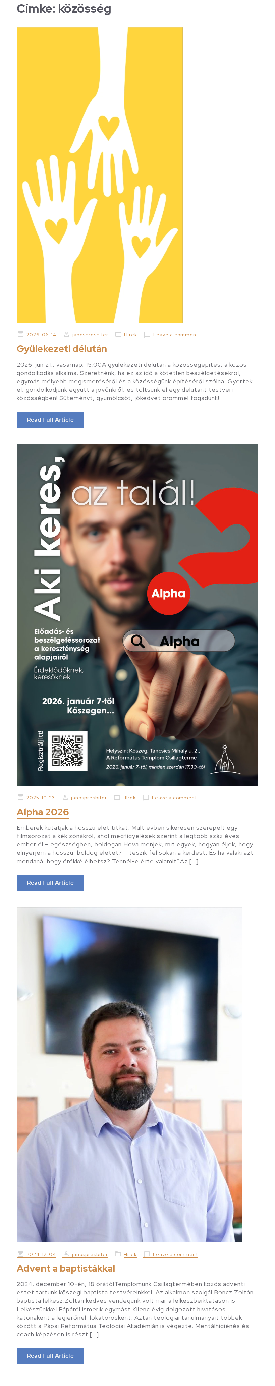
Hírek (130, 335)
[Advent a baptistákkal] (137, 1074)
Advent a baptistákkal (66, 1268)
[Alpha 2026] (137, 615)
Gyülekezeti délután (62, 348)
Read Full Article (50, 420)
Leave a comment (175, 335)
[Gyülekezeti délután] (137, 175)
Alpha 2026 (43, 812)
